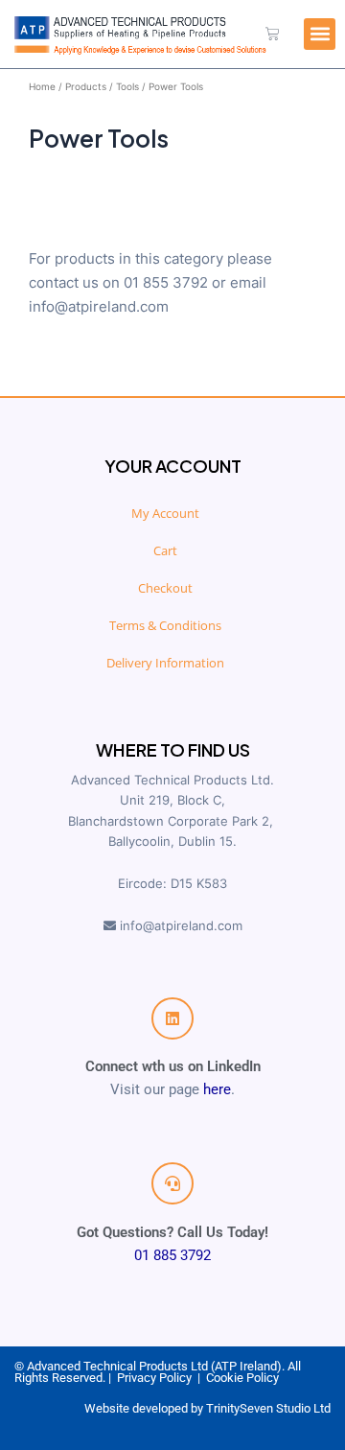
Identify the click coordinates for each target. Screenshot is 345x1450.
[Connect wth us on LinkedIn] (172, 1018)
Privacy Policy (154, 1377)
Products (85, 86)
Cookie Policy (242, 1377)
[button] (319, 34)
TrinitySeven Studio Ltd (268, 1408)
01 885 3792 (172, 1255)
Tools (127, 86)
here (217, 1089)
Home (42, 86)
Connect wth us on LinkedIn (173, 1066)
